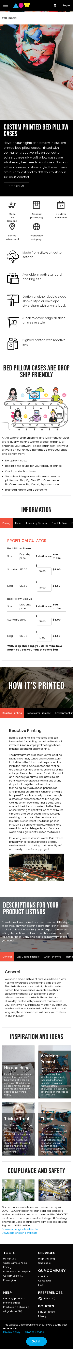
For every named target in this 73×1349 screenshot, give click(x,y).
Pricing (6, 523)
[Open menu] (6, 5)
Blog (40, 1285)
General (7, 956)
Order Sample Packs (15, 1263)
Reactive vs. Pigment (38, 713)
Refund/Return (46, 1312)
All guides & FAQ (12, 1311)
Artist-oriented (52, 956)
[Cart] (55, 5)
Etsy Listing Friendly (28, 956)
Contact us (44, 1280)
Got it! (36, 1341)
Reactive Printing (12, 713)
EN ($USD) (49, 1298)
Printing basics (11, 1302)
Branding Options (36, 523)
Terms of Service (34, 1332)
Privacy (42, 1316)
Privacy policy (11, 1332)
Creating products (14, 1298)
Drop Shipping (46, 1258)
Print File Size (59, 523)
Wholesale (44, 1263)
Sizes (18, 523)
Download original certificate (20, 1229)
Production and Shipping (17, 1271)
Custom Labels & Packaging (13, 1278)
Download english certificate (19, 1233)
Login (66, 5)
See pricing (16, 186)
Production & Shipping (16, 1307)
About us (43, 1276)
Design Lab (9, 1258)
